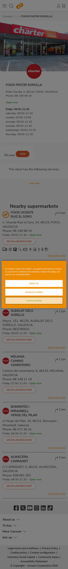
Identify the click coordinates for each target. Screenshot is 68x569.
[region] (34, 284)
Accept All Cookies (34, 292)
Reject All (34, 283)
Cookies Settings (34, 300)
